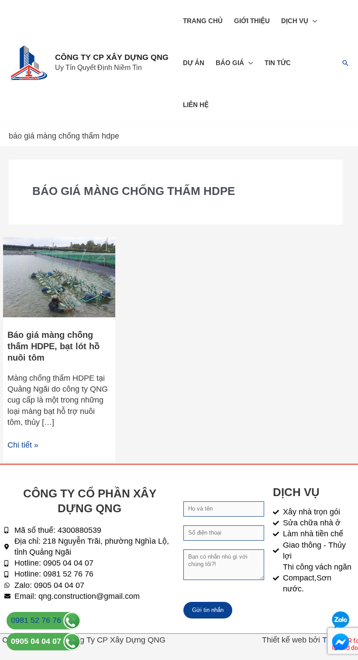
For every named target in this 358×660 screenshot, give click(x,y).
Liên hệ (196, 104)
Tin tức (278, 62)
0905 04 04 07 (37, 641)
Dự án (193, 62)
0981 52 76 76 (37, 620)
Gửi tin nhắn (208, 610)
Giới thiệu (252, 20)
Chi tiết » (22, 444)
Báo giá (230, 62)
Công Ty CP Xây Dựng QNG (112, 57)
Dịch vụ (294, 20)
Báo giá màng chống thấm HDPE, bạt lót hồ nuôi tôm (53, 346)
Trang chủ (203, 20)
